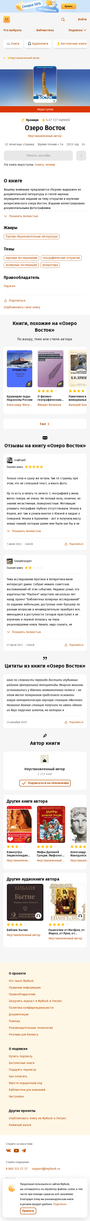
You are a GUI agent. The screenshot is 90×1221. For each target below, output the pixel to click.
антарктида (50, 265)
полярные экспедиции (21, 265)
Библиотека (45, 30)
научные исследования (21, 258)
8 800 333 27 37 (17, 1169)
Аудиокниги (40, 43)
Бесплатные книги (73, 43)
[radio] (8, 391)
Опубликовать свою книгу (22, 307)
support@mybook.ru (46, 1169)
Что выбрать (12, 30)
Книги (15, 43)
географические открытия (61, 258)
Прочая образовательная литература (32, 236)
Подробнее (60, 1204)
